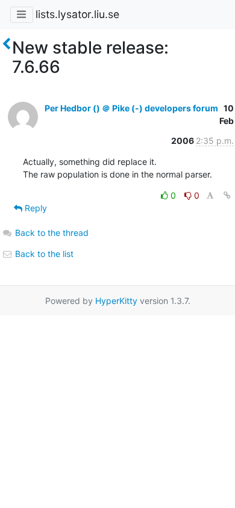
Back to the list (43, 254)
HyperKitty (116, 301)
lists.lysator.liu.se (77, 14)
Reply (34, 208)
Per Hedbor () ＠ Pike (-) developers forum (131, 108)
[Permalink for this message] (227, 195)
